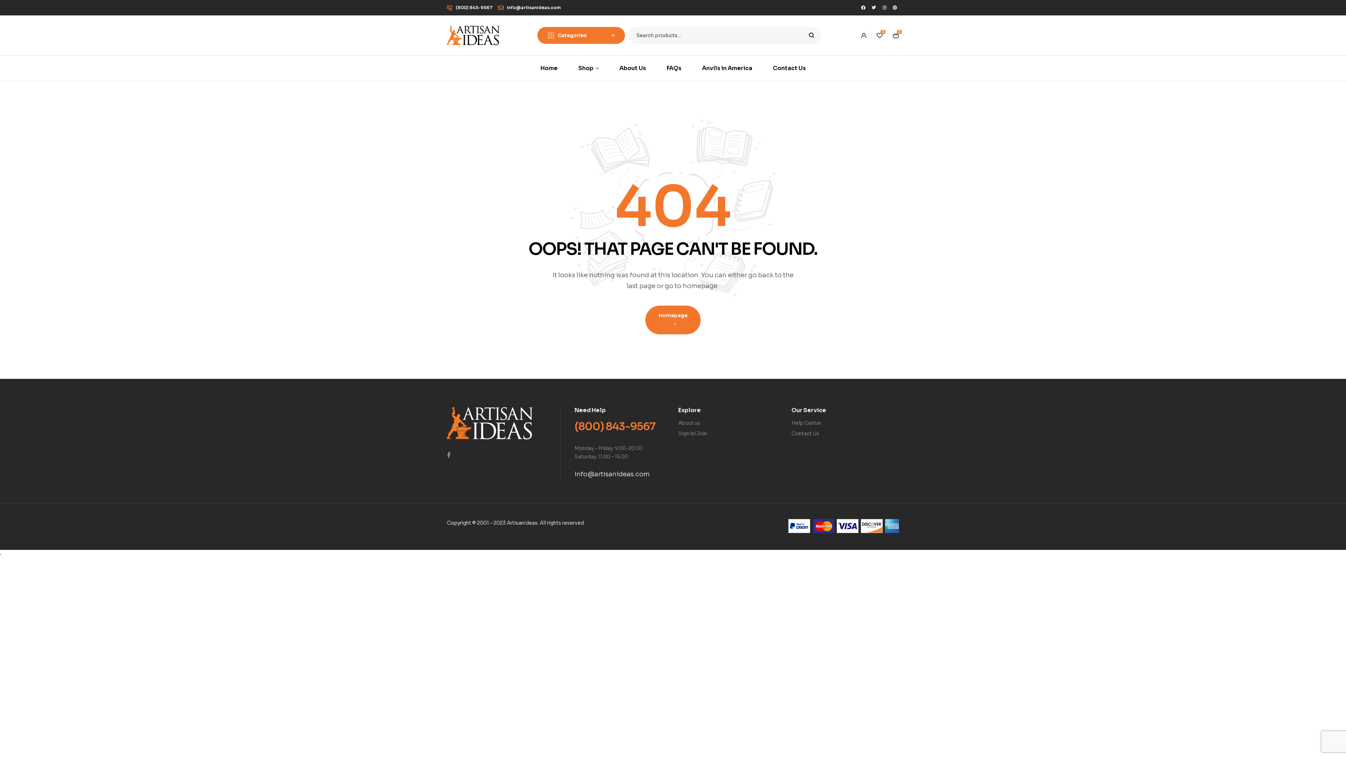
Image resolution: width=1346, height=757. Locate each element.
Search (811, 35)
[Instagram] (884, 8)
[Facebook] (863, 8)
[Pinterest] (895, 8)
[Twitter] (874, 8)
